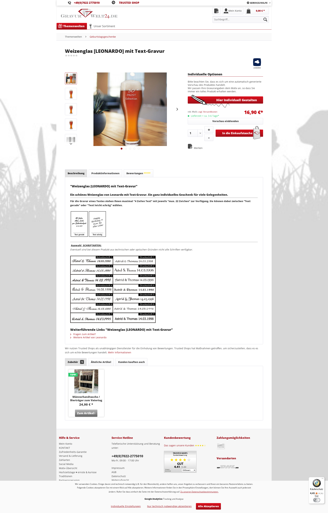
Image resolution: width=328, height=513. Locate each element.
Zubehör (75, 362)
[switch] (316, 500)
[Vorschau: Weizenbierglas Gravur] (71, 94)
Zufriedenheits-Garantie (73, 452)
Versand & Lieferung (70, 455)
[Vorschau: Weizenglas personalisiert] (71, 125)
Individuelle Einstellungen (126, 506)
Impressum (118, 468)
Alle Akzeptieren (208, 506)
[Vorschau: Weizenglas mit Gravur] (71, 78)
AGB (114, 472)
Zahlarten (64, 460)
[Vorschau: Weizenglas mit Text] (71, 109)
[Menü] (322, 479)
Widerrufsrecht (120, 480)
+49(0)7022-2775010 (127, 456)
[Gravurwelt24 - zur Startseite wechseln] (89, 15)
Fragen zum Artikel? (84, 334)
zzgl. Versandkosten (207, 111)
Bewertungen (138, 173)
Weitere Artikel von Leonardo (89, 337)
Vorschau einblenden (225, 121)
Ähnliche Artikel (101, 362)
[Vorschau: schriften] (71, 140)
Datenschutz (119, 476)
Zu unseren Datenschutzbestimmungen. (199, 491)
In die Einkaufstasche (237, 133)
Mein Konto (65, 443)
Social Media (66, 464)
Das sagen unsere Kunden (185, 445)
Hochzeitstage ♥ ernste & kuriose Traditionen (78, 474)
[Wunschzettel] (216, 11)
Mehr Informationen (119, 352)
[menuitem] (257, 3)
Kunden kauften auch (131, 362)
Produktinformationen (105, 173)
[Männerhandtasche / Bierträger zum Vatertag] (86, 381)
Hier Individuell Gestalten (236, 100)
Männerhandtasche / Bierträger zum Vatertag (86, 398)
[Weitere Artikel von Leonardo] (257, 63)
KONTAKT (64, 447)
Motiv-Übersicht (68, 468)
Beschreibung (76, 173)
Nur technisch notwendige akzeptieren (169, 506)
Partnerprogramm (69, 480)
